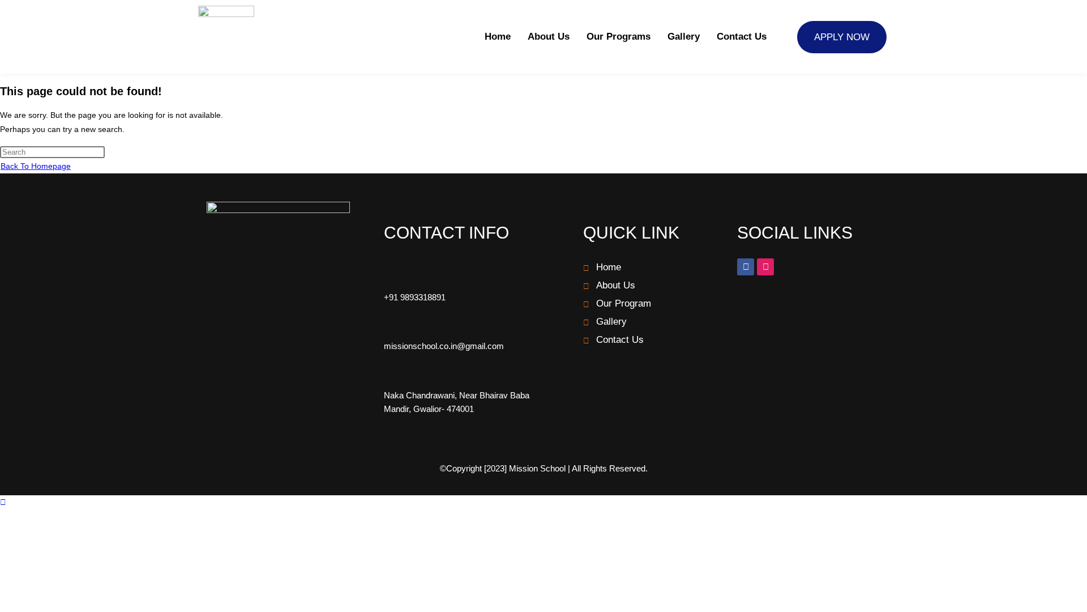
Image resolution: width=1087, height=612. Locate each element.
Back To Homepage (36, 166)
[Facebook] (745, 266)
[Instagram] (765, 266)
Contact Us (742, 36)
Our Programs (619, 36)
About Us (549, 36)
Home (498, 36)
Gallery (683, 36)
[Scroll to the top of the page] (3, 502)
